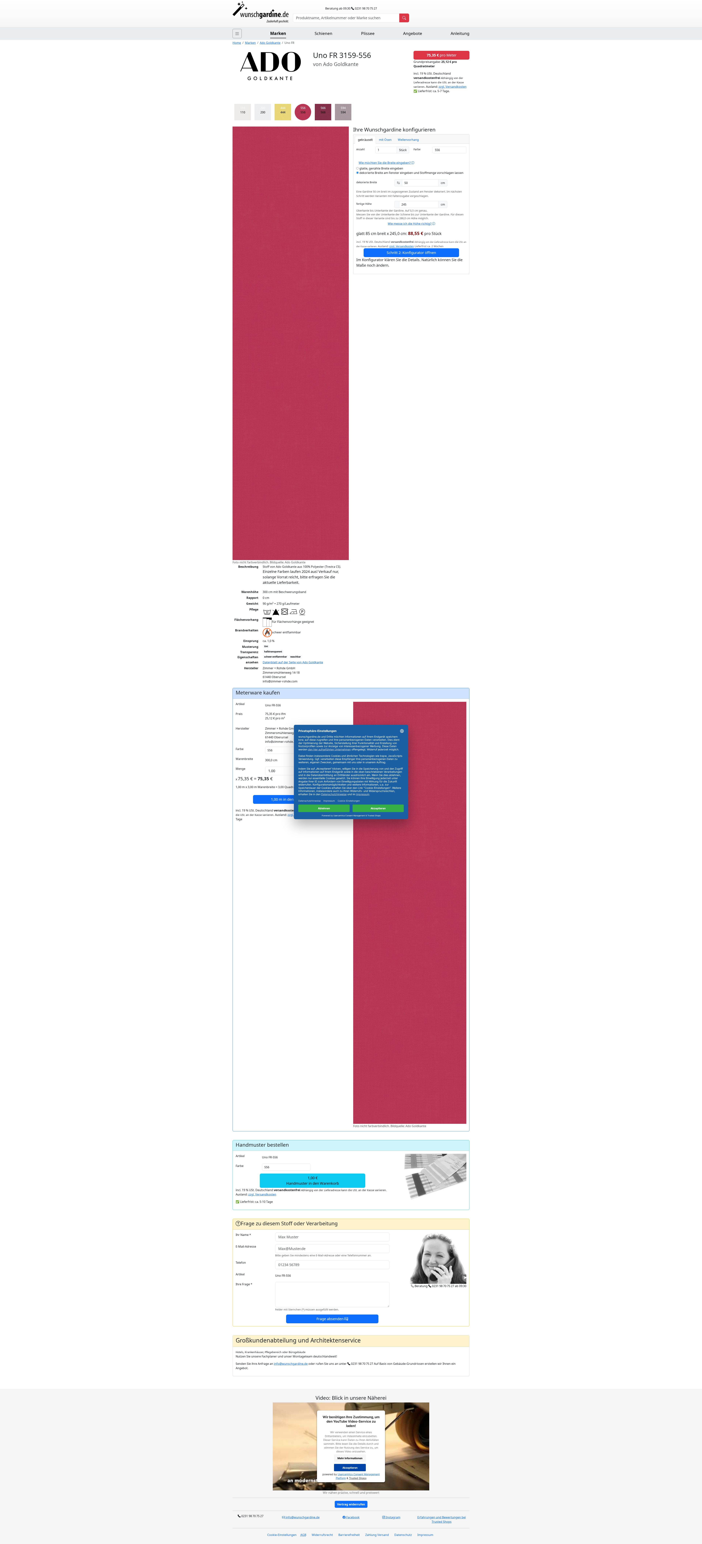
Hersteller (242, 728)
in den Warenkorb (292, 799)
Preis (239, 714)
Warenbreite (244, 759)
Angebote (412, 33)
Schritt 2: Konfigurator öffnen (411, 252)
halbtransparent (273, 651)
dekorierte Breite (366, 182)
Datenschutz (403, 1535)
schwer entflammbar (275, 656)
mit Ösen (385, 140)
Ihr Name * (243, 1235)
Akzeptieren (350, 1467)
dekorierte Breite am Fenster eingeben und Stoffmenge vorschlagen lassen (411, 173)
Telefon (241, 1263)
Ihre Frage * (244, 1284)
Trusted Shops (357, 1478)
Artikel (240, 704)
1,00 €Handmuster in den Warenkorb (312, 1180)
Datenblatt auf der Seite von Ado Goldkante (293, 662)
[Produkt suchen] (404, 18)
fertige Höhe (364, 204)
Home (237, 43)
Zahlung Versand (377, 1535)
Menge (240, 769)
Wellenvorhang (408, 140)
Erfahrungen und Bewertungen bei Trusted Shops (441, 1519)
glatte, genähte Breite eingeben (381, 168)
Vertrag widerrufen (351, 1504)
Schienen (323, 33)
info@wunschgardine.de (291, 1364)
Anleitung (460, 33)
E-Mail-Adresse (246, 1246)
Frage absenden (330, 1318)
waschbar (295, 656)
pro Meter (441, 55)
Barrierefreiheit (349, 1535)
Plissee (368, 33)
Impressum (425, 1535)
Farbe (417, 149)
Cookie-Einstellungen (282, 1535)
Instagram (392, 1517)
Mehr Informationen (350, 1458)
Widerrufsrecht (322, 1535)
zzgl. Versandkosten (453, 87)
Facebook (353, 1517)
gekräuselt (365, 140)
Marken (278, 33)
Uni (266, 646)
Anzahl (360, 149)
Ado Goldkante (270, 43)
